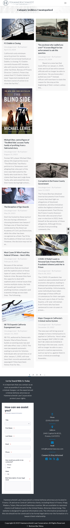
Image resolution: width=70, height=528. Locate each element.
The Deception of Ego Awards (16, 207)
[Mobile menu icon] (65, 3)
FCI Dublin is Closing (12, 43)
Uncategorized (10, 47)
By (22, 47)
